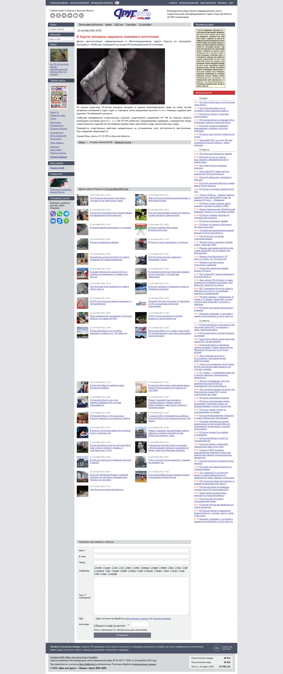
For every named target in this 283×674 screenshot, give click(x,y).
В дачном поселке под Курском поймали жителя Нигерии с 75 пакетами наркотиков (168, 274)
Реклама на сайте (205, 24)
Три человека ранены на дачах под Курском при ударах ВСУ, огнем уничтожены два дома (214, 392)
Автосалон (55, 122)
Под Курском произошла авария (215, 153)
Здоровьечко (56, 132)
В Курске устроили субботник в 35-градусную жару (213, 225)
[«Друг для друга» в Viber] (53, 214)
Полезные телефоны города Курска (60, 190)
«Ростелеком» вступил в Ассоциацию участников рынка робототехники (210, 358)
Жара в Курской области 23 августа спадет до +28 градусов (210, 257)
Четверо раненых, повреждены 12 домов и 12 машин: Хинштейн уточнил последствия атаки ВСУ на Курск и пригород (214, 301)
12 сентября (145, 24)
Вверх (82, 142)
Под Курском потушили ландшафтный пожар (208, 500)
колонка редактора (188, 2)
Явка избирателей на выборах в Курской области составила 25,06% (110, 317)
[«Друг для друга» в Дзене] (69, 15)
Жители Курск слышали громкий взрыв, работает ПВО (213, 243)
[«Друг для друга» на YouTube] (75, 15)
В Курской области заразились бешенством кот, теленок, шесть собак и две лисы (214, 513)
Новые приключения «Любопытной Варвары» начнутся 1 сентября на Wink (214, 210)
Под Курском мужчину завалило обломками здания (164, 258)
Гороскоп (54, 147)
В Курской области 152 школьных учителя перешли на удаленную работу (110, 417)
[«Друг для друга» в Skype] (60, 221)
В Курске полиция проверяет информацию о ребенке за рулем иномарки (211, 128)
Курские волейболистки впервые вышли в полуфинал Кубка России (169, 476)
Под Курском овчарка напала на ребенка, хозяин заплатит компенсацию (169, 214)
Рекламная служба (59, 198)
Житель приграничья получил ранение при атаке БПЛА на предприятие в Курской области (212, 383)
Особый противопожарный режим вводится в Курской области (214, 231)
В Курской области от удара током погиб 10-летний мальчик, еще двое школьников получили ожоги (169, 333)
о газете (173, 2)
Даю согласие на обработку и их (133, 618)
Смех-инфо (56, 150)
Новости (54, 112)
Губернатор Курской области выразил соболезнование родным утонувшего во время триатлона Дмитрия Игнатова (168, 448)
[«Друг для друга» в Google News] (81, 15)
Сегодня (203, 98)
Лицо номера (56, 143)
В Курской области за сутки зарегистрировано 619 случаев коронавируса (105, 402)
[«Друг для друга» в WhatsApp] (60, 214)
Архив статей (57, 168)
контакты (222, 2)
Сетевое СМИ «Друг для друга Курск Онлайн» (73, 657)
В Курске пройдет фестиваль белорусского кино (163, 228)
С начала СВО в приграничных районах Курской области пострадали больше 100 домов (169, 418)
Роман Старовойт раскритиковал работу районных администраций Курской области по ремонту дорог (168, 433)
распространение (162, 618)
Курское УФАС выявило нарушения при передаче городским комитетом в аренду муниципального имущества (213, 454)
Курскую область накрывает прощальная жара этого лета (211, 445)
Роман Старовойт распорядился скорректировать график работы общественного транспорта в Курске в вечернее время (167, 404)
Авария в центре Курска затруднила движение (209, 263)
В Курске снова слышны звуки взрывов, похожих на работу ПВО (212, 204)
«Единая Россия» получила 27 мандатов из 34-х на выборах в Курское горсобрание (169, 304)
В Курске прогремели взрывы (214, 398)
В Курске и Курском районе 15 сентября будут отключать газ (110, 431)
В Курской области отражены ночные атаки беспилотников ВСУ (211, 488)
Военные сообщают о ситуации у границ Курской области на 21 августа (213, 520)
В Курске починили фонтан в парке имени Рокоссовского (214, 184)
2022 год (119, 24)
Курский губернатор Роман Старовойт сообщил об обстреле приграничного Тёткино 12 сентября (109, 477)
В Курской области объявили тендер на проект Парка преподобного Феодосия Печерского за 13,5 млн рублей (213, 349)
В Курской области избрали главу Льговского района (107, 386)
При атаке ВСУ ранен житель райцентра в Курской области (211, 172)
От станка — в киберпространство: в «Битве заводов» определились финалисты (214, 375)
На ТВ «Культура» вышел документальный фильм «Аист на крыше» (59, 69)
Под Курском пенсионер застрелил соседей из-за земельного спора (108, 199)
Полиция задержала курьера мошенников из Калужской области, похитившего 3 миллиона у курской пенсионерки (212, 425)
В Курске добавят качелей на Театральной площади (211, 216)
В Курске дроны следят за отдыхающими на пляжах (210, 410)
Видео (53, 44)
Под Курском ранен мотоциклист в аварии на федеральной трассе (214, 482)
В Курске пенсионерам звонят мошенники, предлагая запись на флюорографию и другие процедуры (212, 403)
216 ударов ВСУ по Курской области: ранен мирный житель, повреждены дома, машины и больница (214, 475)
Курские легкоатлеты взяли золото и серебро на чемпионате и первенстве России (109, 274)
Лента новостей (204, 92)
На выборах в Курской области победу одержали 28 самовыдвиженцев (110, 258)
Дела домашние (58, 135)
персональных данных (136, 618)
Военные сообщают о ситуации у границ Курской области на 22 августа (213, 314)
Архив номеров (58, 157)
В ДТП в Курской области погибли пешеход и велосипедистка (165, 317)
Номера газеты (57, 80)
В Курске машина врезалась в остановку (110, 227)
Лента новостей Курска (90, 24)
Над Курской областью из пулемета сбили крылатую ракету (211, 109)
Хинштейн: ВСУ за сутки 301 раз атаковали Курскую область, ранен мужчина (213, 142)
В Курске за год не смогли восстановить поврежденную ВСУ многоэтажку (211, 159)
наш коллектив (208, 2)
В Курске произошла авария (104, 242)
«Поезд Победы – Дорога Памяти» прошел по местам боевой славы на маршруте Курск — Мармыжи (214, 197)
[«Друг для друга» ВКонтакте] (52, 15)
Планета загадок (58, 128)
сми (231, 2)
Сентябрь (131, 24)
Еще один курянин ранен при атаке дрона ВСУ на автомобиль (214, 340)
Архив (108, 24)
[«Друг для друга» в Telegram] (64, 15)
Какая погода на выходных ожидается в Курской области (210, 494)
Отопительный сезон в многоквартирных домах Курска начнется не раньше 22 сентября (169, 388)
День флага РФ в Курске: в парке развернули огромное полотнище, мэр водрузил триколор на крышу (213, 282)
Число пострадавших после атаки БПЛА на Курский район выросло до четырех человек (214, 366)
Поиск (53, 24)
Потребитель (57, 125)
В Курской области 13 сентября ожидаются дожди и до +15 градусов (108, 331)
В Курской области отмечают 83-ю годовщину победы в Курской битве (214, 121)
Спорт (53, 118)
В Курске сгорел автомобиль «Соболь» (168, 242)
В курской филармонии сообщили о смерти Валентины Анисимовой (214, 416)
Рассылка (55, 34)
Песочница (55, 139)
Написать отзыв (123, 142)
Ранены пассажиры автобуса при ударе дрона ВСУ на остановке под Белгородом (213, 250)
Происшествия (57, 115)
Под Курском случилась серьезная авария (209, 237)
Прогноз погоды (58, 153)
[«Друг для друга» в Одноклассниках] (58, 15)
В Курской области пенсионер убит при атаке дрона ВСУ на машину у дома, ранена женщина (214, 327)
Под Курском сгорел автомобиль (106, 489)
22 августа (204, 149)
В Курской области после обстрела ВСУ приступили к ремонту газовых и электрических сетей (110, 448)
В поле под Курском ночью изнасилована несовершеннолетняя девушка (111, 214)
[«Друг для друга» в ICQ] (66, 221)
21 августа (204, 320)
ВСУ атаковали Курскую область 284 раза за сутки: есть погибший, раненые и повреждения (213, 291)
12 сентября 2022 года (117, 189)
